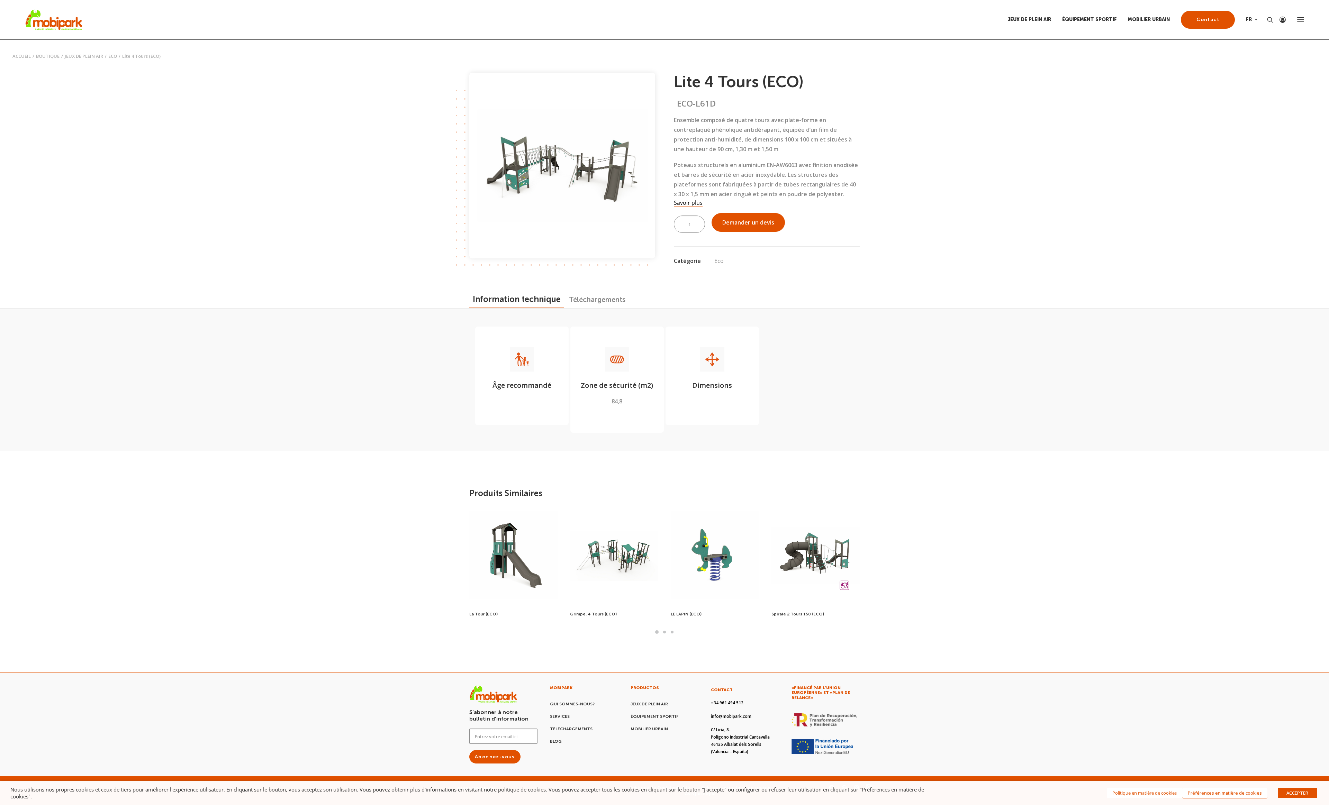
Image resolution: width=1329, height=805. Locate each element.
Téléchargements (571, 728)
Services (560, 716)
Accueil (21, 56)
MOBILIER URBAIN (1149, 19)
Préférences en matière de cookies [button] (1225, 793)
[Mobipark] (54, 19)
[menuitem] (1031, 19)
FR (1249, 19)
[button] (1301, 19)
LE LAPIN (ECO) (686, 614)
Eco (112, 56)
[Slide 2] (664, 632)
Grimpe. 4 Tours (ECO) (593, 614)
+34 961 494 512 (727, 703)
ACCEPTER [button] (1297, 793)
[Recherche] (1267, 20)
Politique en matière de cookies (1144, 793)
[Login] (1279, 20)
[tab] (597, 299)
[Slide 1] (657, 632)
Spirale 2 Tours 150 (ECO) (797, 614)
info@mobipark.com (731, 716)
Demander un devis (748, 222)
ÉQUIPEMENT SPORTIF (1089, 19)
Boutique (48, 56)
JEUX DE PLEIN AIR (1029, 19)
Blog (556, 741)
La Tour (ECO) (483, 614)
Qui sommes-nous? (572, 704)
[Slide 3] (672, 632)
